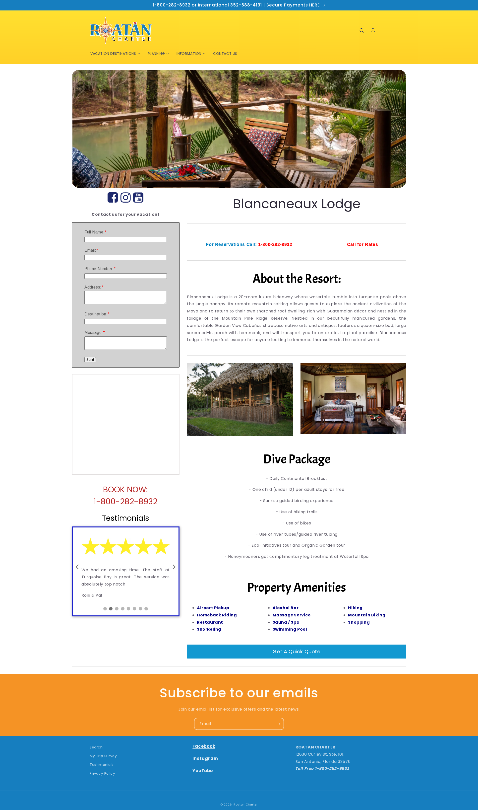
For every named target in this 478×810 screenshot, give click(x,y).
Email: (90, 250)
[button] (362, 30)
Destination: (96, 314)
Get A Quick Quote (296, 651)
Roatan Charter (246, 805)
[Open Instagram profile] (125, 198)
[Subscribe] (278, 724)
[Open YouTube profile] (138, 198)
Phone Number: (99, 269)
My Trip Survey (103, 755)
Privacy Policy (102, 773)
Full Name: (94, 232)
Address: (93, 287)
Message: (93, 332)
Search (96, 747)
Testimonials (102, 764)
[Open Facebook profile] (113, 198)
